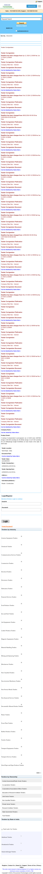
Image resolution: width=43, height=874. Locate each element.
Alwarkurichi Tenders (7, 844)
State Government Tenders (9, 812)
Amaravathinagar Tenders (8, 852)
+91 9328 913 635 (14, 11)
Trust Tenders (6, 815)
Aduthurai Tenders (6, 837)
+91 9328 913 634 (32, 11)
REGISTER (31, 6)
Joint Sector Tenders (8, 796)
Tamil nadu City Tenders (10, 829)
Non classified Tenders (8, 800)
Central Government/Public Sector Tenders (14, 781)
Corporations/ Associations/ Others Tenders (14, 789)
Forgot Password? (7, 526)
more (38, 773)
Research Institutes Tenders (10, 808)
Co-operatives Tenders (8, 785)
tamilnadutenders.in (22, 31)
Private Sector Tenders (8, 804)
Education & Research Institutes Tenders (13, 792)
